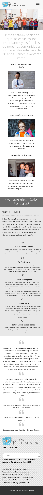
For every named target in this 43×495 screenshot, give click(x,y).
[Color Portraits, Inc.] (14, 5)
